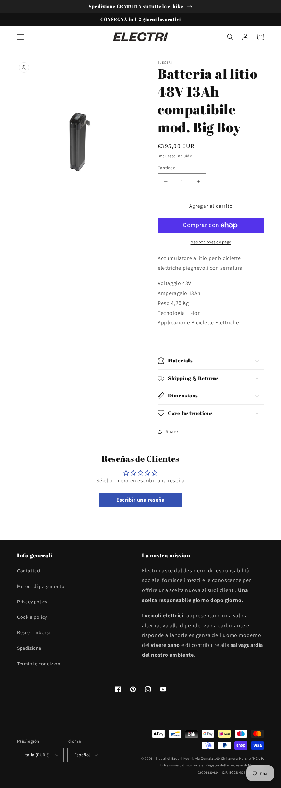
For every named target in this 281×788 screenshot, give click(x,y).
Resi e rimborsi (33, 632)
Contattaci (28, 571)
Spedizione (29, 648)
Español (82, 755)
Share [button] (172, 431)
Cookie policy (32, 617)
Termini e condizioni (39, 664)
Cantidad (166, 168)
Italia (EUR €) (37, 755)
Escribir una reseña (140, 499)
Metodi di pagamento (40, 586)
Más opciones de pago (211, 241)
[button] (20, 37)
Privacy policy (32, 602)
